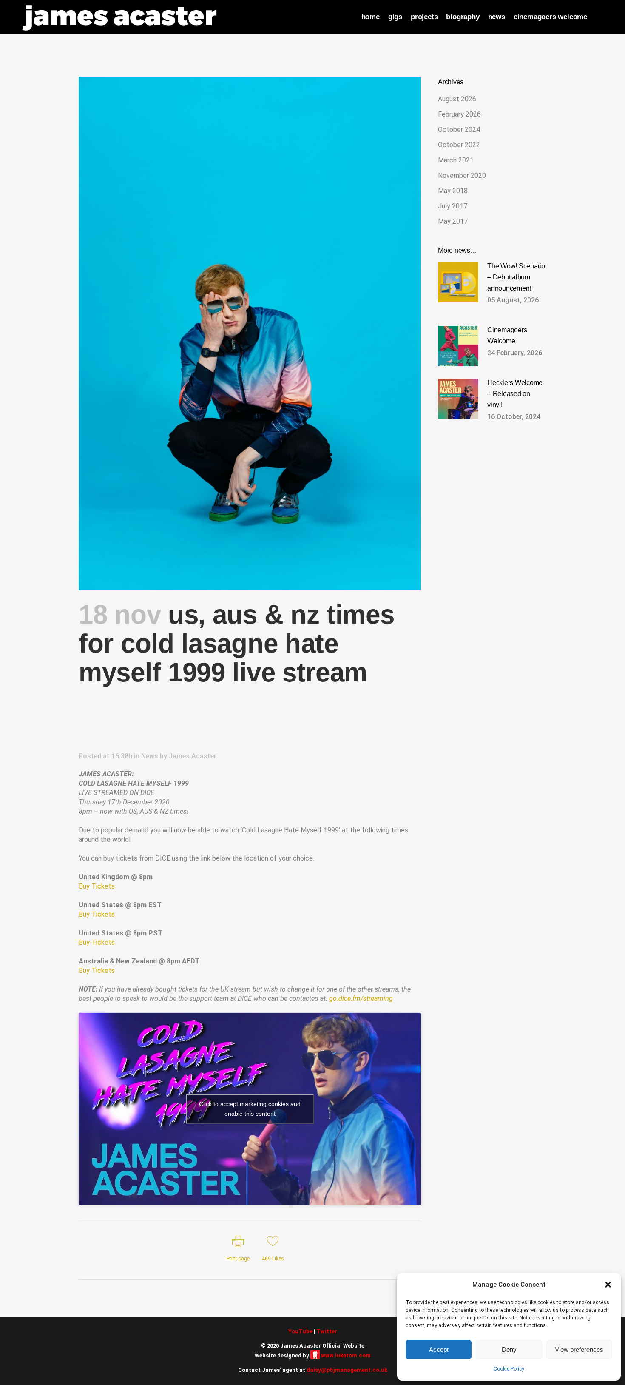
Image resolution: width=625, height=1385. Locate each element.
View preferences (579, 1349)
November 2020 (462, 175)
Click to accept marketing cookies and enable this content (250, 1108)
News (149, 756)
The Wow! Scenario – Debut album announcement (516, 277)
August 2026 (457, 99)
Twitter (326, 1331)
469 (273, 1259)
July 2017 (452, 206)
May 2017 (453, 221)
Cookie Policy (509, 1369)
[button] (608, 1284)
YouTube (300, 1331)
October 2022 (459, 145)
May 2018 (453, 191)
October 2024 (459, 129)
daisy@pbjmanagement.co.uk (347, 1370)
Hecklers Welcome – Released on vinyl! (515, 393)
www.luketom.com (346, 1355)
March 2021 (456, 160)
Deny (509, 1349)
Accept (439, 1349)
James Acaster (192, 756)
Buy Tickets (97, 886)
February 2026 (459, 114)
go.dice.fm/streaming (361, 999)
